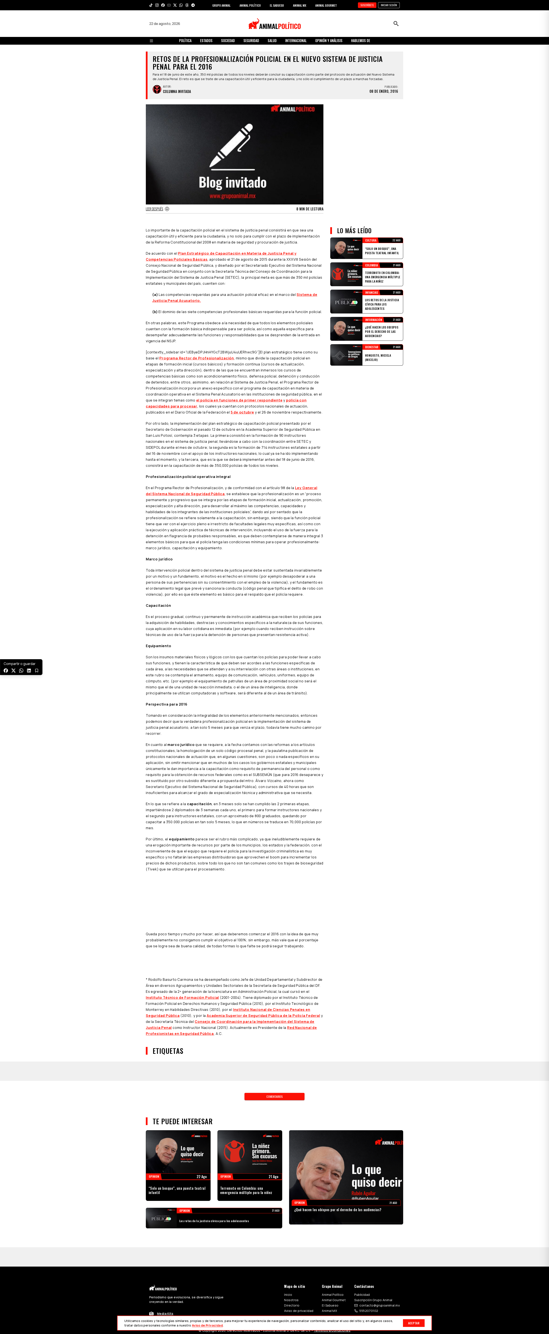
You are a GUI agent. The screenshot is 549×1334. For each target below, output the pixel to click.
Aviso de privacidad (298, 1257)
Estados (206, 40)
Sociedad (228, 40)
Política (185, 40)
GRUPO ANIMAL (221, 5)
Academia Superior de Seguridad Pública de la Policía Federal (263, 962)
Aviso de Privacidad (207, 1325)
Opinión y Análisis (328, 40)
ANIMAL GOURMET (326, 5)
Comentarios (274, 1042)
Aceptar (413, 1323)
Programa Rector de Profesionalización (196, 358)
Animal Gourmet (334, 1246)
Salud (272, 40)
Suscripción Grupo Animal (373, 1246)
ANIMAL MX (299, 5)
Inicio (288, 1241)
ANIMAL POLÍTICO (250, 5)
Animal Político (333, 1241)
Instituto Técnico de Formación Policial (182, 944)
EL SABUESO (277, 5)
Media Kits (165, 1260)
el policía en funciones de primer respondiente (239, 400)
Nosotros (291, 1246)
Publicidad (362, 1241)
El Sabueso (330, 1252)
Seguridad (251, 40)
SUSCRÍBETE (367, 5)
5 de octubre (242, 412)
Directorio (291, 1252)
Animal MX (329, 1257)
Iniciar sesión (389, 5)
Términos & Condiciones (332, 1277)
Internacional (296, 40)
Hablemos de (360, 40)
